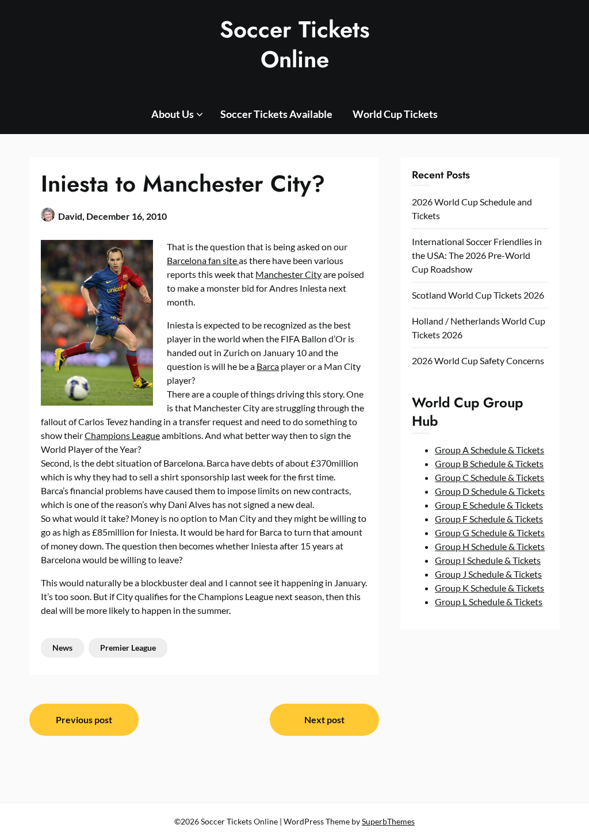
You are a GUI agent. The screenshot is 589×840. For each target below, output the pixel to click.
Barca (268, 366)
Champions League (122, 435)
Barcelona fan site (203, 260)
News (62, 647)
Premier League (128, 647)
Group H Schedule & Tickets (490, 546)
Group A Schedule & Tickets (489, 449)
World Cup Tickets (395, 114)
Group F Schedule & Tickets (489, 518)
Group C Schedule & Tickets (489, 477)
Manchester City (288, 274)
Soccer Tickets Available (276, 114)
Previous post (84, 719)
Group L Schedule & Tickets (488, 601)
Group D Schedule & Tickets (490, 491)
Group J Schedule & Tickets (488, 573)
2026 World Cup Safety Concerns (478, 360)
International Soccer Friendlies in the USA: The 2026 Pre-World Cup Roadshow (477, 255)
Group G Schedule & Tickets (490, 532)
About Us (172, 114)
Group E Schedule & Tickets (489, 504)
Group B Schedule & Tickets (489, 463)
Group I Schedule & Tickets (488, 560)
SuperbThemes (388, 821)
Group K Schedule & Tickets (489, 587)
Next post (324, 719)
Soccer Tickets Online (295, 44)
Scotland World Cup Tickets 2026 (478, 294)
